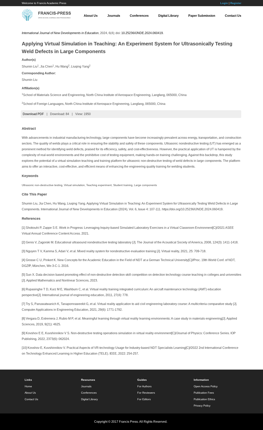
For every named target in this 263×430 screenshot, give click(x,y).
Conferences (139, 15)
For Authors (144, 386)
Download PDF (33, 114)
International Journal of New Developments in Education (60, 33)
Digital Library (168, 15)
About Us (91, 15)
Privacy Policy (202, 405)
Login (224, 3)
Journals (113, 15)
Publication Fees (204, 392)
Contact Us (233, 15)
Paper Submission (201, 15)
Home (28, 386)
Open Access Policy (206, 386)
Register (235, 3)
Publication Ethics (204, 399)
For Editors (144, 399)
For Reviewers (146, 392)
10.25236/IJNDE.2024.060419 (142, 33)
